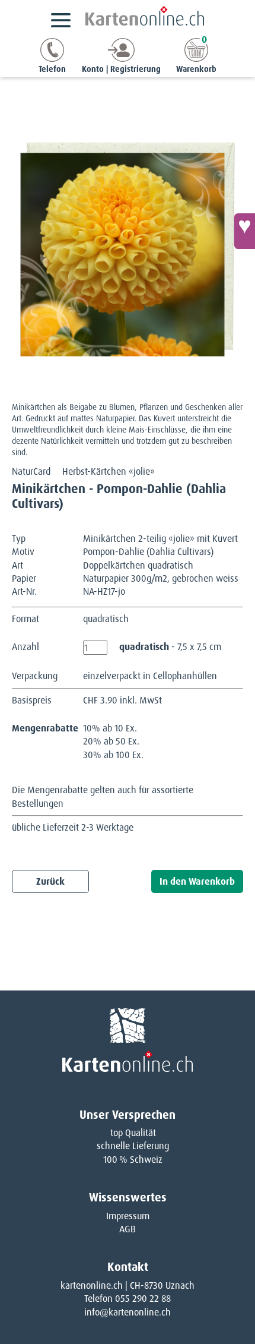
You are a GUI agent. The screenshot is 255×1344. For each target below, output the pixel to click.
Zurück (50, 881)
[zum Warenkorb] (196, 58)
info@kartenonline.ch (127, 1312)
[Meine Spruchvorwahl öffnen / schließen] (244, 231)
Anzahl (25, 647)
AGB (127, 1229)
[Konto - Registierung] (121, 58)
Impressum (127, 1216)
